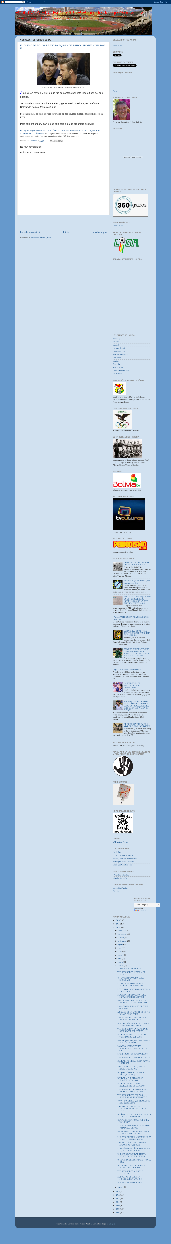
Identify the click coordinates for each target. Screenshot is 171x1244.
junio (120, 952)
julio (120, 948)
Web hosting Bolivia (120, 842)
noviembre (122, 934)
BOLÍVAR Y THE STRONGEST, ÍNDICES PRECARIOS (130, 1079)
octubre (121, 938)
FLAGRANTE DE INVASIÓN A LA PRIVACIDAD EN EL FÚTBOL (131, 996)
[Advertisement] (63, 223)
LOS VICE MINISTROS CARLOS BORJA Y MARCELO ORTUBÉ (134, 1127)
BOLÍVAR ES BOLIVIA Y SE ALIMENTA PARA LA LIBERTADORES (134, 1115)
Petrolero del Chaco (120, 355)
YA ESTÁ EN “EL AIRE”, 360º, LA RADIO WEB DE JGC (131, 1068)
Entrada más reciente (30, 232)
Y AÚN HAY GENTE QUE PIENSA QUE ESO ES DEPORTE (133, 1102)
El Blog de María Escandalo (123, 862)
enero (120, 1187)
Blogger (112, 1224)
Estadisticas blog (117, 45)
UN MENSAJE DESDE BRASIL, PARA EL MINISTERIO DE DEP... (133, 1132)
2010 (118, 1202)
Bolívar (115, 342)
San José (116, 361)
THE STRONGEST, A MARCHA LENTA (133, 1058)
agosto (120, 944)
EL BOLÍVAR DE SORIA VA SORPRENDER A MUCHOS (129, 1178)
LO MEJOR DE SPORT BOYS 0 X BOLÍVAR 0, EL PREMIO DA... (131, 985)
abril (120, 959)
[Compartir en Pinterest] (61, 141)
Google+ (116, 91)
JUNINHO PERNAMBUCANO (129, 1183)
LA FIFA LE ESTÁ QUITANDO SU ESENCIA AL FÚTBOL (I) (131, 1144)
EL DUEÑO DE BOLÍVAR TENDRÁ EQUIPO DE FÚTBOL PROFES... (132, 1155)
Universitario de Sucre (121, 371)
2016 (118, 920)
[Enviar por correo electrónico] (51, 141)
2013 (118, 1191)
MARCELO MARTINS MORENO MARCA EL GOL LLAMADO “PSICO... (134, 1138)
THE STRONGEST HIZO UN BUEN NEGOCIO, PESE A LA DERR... (132, 1091)
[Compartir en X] (56, 141)
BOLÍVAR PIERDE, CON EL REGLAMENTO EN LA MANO (131, 1085)
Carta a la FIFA (119, 226)
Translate (142, 911)
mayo (120, 955)
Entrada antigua (99, 232)
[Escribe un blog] (53, 141)
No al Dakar (117, 852)
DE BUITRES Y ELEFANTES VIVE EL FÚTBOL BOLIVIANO (137, 725)
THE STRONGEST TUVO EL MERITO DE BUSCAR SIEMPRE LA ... (133, 1019)
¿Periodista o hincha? (121, 875)
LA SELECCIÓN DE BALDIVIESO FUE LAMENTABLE (132, 685)
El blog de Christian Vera (122, 865)
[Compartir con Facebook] (58, 141)
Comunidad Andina (120, 888)
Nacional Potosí (119, 348)
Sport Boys (117, 364)
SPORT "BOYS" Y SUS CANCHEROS (132, 1054)
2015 (118, 924)
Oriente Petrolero (119, 351)
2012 (118, 1195)
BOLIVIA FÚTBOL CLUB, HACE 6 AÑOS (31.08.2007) (131, 1073)
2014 (118, 927)
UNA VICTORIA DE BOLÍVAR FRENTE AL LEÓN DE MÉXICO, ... (133, 1041)
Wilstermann (117, 374)
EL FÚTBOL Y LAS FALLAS (129, 969)
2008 (118, 1209)
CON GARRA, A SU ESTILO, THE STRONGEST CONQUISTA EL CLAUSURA (137, 633)
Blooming (116, 339)
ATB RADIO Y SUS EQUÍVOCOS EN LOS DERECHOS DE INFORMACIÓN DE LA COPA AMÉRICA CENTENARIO (137, 600)
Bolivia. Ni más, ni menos (123, 855)
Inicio (66, 232)
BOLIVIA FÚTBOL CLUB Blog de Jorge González (79, 12)
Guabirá (116, 345)
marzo (120, 962)
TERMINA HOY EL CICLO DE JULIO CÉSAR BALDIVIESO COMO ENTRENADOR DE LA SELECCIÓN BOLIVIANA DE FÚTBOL (136, 705)
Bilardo (115, 891)
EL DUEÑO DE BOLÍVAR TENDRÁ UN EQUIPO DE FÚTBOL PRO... (133, 1150)
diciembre (122, 930)
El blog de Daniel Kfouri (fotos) (125, 859)
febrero (121, 966)
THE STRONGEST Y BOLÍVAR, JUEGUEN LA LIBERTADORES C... (133, 1096)
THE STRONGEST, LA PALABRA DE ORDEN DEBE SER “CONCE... (132, 1030)
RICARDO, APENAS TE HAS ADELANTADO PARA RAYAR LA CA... (132, 1048)
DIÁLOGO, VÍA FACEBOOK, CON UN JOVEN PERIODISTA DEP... (133, 1024)
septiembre (122, 941)
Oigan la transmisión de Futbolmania (127, 669)
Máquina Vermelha (120, 878)
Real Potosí (117, 358)
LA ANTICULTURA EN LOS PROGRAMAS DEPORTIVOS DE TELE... (131, 1109)
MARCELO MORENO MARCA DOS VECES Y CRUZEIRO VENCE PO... (132, 1002)
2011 (118, 1199)
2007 (118, 1213)
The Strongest (118, 367)
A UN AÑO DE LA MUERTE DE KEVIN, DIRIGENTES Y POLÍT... (133, 1013)
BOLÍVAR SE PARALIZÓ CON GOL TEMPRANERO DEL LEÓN (132, 1036)
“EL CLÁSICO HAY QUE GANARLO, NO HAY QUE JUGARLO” (132, 1167)
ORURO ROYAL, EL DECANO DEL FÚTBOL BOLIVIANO (136, 564)
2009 (118, 1206)
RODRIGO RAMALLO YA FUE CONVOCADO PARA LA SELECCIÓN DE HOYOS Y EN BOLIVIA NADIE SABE (136, 652)
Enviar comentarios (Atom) (41, 238)
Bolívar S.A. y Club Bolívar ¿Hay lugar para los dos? (137, 582)
